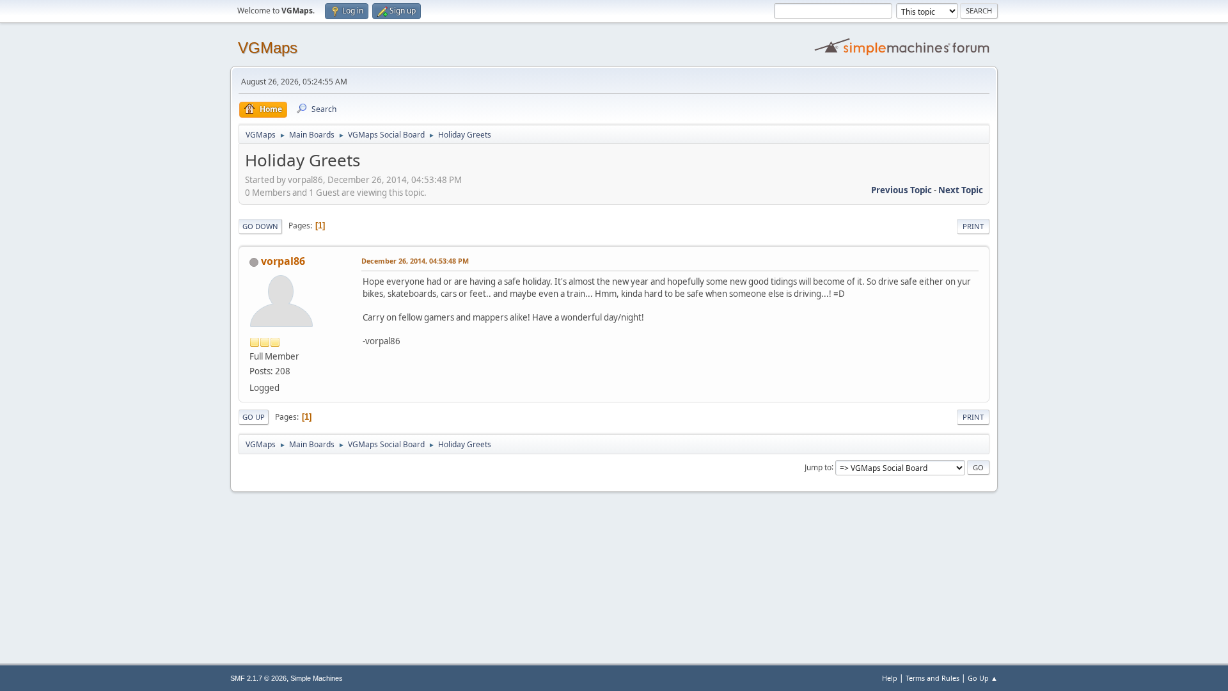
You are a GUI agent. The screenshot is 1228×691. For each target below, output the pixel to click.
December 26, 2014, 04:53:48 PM (415, 261)
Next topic (960, 190)
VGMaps (267, 47)
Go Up (253, 417)
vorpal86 (283, 261)
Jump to (818, 466)
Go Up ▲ (983, 678)
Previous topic (901, 190)
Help (889, 678)
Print (973, 226)
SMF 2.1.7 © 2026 (258, 678)
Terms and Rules (932, 678)
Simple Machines (316, 678)
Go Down (260, 226)
